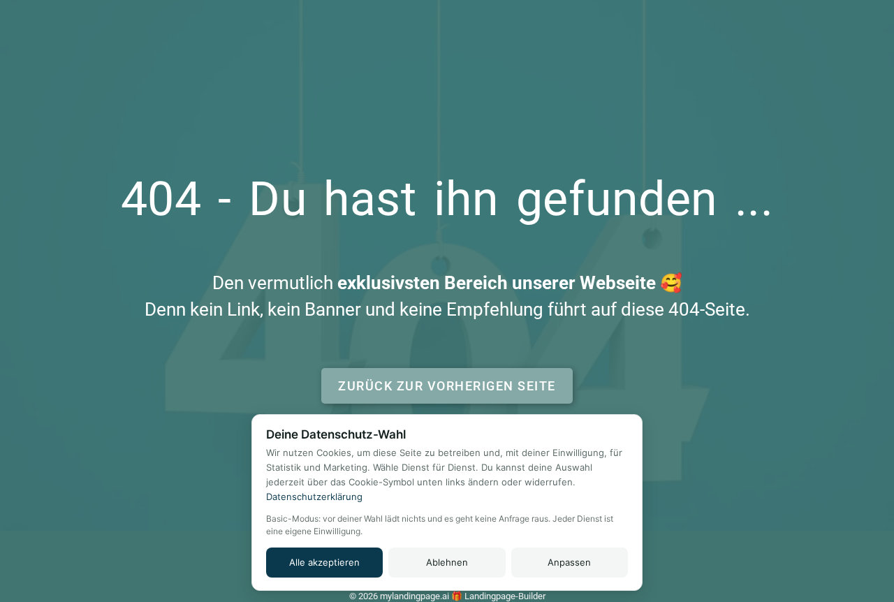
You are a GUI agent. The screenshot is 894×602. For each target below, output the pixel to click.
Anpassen (569, 562)
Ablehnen (447, 562)
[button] (447, 386)
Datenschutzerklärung (314, 496)
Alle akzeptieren (324, 562)
